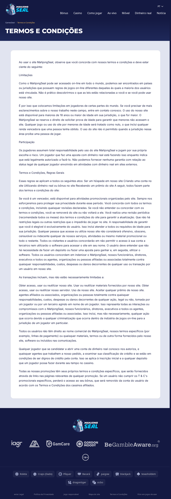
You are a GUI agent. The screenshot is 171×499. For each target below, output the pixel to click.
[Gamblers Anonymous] (34, 444)
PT (159, 6)
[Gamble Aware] (132, 444)
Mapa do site (94, 494)
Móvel (126, 13)
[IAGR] (16, 444)
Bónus (64, 13)
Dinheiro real (143, 13)
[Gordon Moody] (87, 444)
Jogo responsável (71, 494)
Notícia (161, 13)
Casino (77, 13)
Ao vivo (112, 13)
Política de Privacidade (44, 494)
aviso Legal (19, 494)
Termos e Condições (118, 494)
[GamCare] (58, 444)
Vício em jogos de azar (147, 494)
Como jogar (94, 13)
